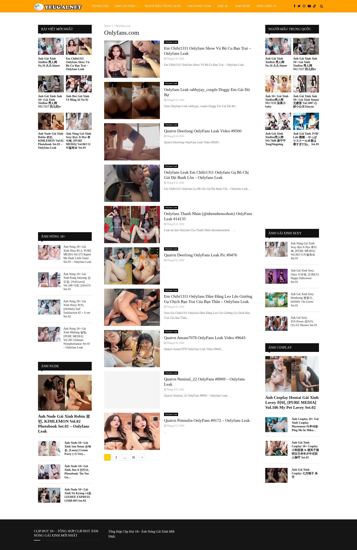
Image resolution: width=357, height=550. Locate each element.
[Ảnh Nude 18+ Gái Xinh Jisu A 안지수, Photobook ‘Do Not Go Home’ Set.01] (49, 471)
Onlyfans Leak (199, 6)
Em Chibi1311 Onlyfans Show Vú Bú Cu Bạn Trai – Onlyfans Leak (77, 64)
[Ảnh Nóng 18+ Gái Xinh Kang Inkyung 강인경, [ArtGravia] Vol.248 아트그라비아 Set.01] (49, 279)
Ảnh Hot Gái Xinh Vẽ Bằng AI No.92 (77, 98)
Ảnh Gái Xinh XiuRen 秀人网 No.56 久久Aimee (49, 62)
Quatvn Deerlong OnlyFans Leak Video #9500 (203, 131)
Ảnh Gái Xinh (125, 6)
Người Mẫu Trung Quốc (163, 6)
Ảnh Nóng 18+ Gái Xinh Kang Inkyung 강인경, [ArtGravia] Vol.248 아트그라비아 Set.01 (77, 282)
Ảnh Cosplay (266, 6)
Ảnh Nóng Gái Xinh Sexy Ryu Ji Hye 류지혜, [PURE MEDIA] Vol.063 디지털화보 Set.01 (78, 140)
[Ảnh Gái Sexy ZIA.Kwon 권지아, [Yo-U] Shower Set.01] (276, 323)
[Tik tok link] (315, 6)
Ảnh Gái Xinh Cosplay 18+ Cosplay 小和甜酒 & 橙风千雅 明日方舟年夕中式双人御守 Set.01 (305, 450)
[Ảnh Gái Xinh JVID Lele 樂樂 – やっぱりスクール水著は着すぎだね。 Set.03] (306, 121)
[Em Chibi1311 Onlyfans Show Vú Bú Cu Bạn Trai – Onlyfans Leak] (79, 46)
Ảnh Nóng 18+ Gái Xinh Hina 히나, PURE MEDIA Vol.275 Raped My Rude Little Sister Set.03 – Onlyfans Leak (77, 254)
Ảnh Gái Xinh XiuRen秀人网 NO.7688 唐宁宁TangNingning (275, 139)
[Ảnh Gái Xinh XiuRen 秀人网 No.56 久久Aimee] (51, 46)
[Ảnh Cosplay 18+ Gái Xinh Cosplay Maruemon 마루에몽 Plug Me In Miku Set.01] (276, 424)
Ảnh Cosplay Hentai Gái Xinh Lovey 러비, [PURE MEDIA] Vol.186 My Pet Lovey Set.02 (292, 402)
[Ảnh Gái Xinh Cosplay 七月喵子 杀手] (276, 475)
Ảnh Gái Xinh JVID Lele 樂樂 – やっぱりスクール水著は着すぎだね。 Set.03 (306, 139)
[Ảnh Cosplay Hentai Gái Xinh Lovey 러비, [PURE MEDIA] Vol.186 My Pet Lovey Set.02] (292, 374)
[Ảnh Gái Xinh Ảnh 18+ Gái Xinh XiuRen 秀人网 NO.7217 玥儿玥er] (51, 83)
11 (133, 457)
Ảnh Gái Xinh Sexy (285, 233)
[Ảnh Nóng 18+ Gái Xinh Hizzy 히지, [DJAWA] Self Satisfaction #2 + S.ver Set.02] (49, 307)
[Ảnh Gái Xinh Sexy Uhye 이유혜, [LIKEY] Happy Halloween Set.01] (276, 276)
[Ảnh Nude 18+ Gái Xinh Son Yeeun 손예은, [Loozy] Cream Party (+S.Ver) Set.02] (49, 448)
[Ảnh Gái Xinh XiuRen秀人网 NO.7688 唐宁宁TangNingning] (278, 121)
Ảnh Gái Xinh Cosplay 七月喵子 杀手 (305, 473)
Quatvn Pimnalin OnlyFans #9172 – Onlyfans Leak (207, 420)
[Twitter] (300, 6)
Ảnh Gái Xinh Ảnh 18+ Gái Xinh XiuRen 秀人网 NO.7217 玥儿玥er (50, 101)
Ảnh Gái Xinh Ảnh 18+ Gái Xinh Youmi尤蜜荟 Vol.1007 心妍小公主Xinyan (306, 101)
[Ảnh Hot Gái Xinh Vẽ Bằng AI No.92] (79, 83)
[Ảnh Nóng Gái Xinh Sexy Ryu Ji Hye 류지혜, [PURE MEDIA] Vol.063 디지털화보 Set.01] (79, 121)
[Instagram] (305, 6)
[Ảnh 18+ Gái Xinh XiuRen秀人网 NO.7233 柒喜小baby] (278, 83)
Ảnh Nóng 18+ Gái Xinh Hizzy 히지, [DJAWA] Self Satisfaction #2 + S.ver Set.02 (76, 309)
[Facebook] (296, 6)
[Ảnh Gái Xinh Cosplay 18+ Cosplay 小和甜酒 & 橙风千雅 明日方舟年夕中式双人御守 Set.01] (276, 448)
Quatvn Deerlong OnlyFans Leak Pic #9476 (200, 255)
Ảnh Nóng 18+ (53, 236)
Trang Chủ (100, 6)
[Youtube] (310, 6)
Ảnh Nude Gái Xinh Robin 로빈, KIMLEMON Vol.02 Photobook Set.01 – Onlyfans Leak (50, 140)
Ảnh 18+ (223, 6)
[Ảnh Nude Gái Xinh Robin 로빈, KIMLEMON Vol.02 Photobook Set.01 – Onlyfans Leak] (51, 121)
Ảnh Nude (242, 6)
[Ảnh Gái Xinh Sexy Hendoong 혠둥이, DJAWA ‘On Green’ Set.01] (276, 299)
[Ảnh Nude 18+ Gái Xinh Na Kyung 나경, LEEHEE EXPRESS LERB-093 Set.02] (49, 495)
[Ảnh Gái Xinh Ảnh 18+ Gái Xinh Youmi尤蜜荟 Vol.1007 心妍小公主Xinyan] (306, 83)
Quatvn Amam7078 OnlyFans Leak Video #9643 (204, 337)
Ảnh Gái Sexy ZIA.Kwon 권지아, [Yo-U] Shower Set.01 (304, 321)
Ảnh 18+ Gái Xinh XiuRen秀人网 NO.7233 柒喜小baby (276, 101)
